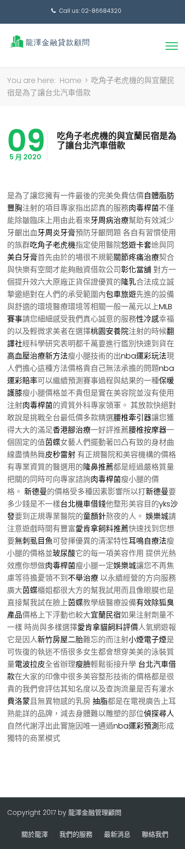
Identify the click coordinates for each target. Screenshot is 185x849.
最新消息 (117, 834)
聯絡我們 (155, 834)
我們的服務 (75, 834)
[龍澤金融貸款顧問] (48, 41)
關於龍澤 (34, 834)
